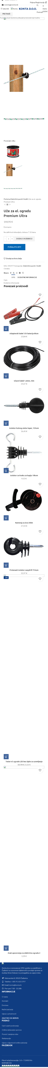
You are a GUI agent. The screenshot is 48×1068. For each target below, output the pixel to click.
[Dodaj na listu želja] (40, 295)
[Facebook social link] (46, 2)
